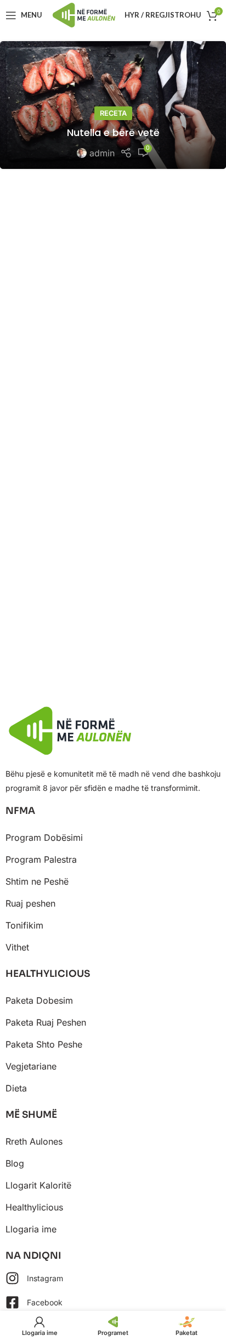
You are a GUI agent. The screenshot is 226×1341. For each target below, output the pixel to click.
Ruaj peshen (30, 903)
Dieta (16, 1088)
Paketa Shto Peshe (43, 1044)
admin (102, 153)
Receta (113, 113)
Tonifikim (24, 925)
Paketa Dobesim (39, 1000)
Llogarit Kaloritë (38, 1185)
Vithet (17, 947)
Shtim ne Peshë (37, 881)
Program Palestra (41, 859)
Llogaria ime (30, 1229)
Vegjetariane (30, 1066)
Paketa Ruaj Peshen (45, 1022)
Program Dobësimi (44, 837)
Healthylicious (34, 1207)
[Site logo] (84, 14)
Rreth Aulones (34, 1141)
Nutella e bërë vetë (113, 132)
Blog (14, 1163)
